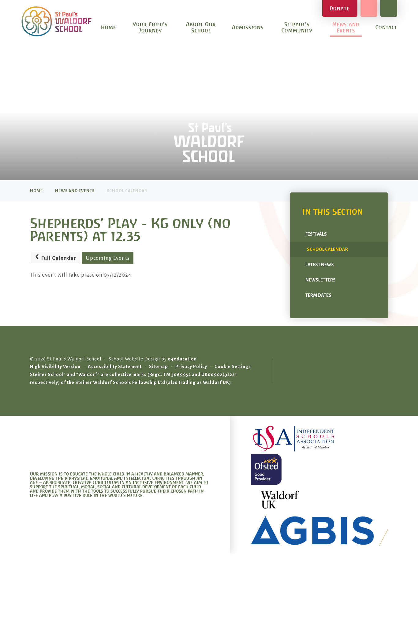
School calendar (127, 191)
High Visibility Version (55, 366)
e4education (182, 358)
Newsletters (320, 280)
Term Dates (318, 295)
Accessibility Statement (115, 366)
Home (36, 191)
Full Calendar (58, 258)
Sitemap (158, 366)
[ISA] (319, 438)
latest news (319, 264)
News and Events (75, 191)
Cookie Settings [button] (233, 366)
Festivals (316, 234)
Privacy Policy (191, 366)
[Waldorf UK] (319, 500)
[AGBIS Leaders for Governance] (319, 530)
